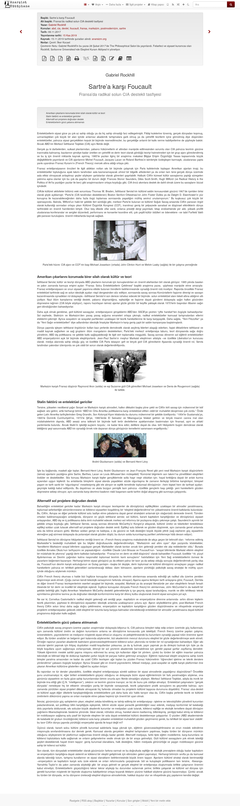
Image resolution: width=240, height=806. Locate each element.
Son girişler (134, 800)
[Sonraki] (209, 32)
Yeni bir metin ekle (160, 800)
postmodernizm (109, 28)
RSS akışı (87, 800)
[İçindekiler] (86, 4)
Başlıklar (98, 800)
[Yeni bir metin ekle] (183, 4)
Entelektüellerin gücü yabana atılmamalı (65, 122)
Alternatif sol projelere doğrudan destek (65, 119)
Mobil (145, 800)
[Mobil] (167, 4)
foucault (74, 28)
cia (58, 28)
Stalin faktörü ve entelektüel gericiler (63, 116)
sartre (122, 28)
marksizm (94, 28)
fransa (83, 28)
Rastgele (74, 800)
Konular (121, 800)
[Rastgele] (178, 4)
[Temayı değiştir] (188, 4)
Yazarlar (110, 800)
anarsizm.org (99, 39)
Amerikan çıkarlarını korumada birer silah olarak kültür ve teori (75, 112)
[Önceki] (21, 32)
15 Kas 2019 (70, 35)
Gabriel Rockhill (57, 25)
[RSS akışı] (173, 4)
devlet (65, 28)
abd (54, 28)
